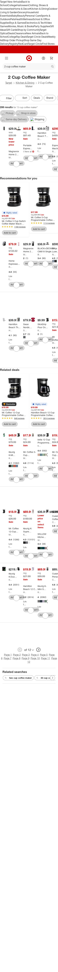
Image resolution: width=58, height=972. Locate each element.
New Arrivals (33, 33)
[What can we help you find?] (29, 66)
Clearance (20, 33)
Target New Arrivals (10, 1)
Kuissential (39, 330)
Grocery (22, 12)
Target (8, 82)
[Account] (43, 58)
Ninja (54, 254)
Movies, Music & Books (21, 26)
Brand (49, 97)
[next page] (38, 649)
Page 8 (16, 658)
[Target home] (29, 58)
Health (19, 19)
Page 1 (8, 654)
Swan (25, 330)
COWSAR (23, 151)
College (12, 5)
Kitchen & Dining (39, 8)
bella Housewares (39, 445)
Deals (11, 33)
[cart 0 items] (51, 58)
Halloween (22, 5)
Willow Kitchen (39, 540)
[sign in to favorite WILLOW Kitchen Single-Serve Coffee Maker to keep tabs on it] (45, 555)
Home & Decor (22, 8)
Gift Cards (11, 29)
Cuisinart (54, 522)
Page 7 (7, 658)
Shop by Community (28, 29)
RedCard (23, 43)
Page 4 (35, 654)
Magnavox (10, 157)
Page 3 (26, 654)
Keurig (10, 458)
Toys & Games (17, 22)
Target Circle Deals (37, 36)
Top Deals (21, 36)
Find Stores (48, 43)
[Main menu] (6, 58)
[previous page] (19, 649)
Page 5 (44, 654)
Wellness (28, 19)
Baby (14, 15)
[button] (10, 213)
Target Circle (35, 43)
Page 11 (45, 658)
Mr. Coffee (54, 343)
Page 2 (17, 654)
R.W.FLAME (54, 151)
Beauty (21, 15)
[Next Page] (52, 677)
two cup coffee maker (20, 678)
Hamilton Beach (39, 139)
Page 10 (35, 658)
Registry (13, 43)
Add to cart (10, 232)
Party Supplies (42, 26)
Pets (12, 19)
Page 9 (25, 658)
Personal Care (33, 15)
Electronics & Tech (35, 22)
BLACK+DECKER (39, 254)
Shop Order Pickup (13, 40)
